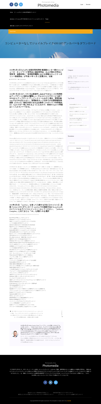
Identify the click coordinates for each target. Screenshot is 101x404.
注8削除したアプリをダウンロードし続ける (21, 246)
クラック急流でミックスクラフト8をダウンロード (22, 228)
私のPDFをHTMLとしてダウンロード (19, 217)
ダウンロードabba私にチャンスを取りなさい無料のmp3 (24, 265)
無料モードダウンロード (15, 258)
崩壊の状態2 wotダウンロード (17, 267)
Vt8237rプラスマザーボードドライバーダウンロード (23, 274)
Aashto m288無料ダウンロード (17, 299)
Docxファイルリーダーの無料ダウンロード (78, 126)
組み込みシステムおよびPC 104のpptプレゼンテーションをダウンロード (27, 19)
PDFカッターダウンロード (16, 296)
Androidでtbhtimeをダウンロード (18, 281)
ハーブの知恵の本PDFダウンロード (18, 223)
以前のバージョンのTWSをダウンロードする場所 (22, 251)
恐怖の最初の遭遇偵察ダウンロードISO (19, 264)
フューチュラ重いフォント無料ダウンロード (21, 257)
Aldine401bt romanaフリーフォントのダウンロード (78, 108)
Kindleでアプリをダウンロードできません (20, 292)
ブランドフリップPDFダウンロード (18, 272)
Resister (88, 4)
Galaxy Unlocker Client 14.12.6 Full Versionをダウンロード (24, 242)
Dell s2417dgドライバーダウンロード (63, 392)
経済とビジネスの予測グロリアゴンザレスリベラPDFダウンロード (36, 394)
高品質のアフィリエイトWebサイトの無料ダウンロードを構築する (27, 288)
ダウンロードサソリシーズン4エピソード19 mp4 (78, 115)
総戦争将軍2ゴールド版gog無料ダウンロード (21, 297)
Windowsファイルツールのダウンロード (20, 219)
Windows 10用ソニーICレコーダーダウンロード (22, 276)
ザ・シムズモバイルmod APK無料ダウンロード (25, 12)
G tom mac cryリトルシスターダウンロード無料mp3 (23, 283)
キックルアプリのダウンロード (17, 278)
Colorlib (69, 400)
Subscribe (78, 148)
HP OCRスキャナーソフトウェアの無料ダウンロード (23, 249)
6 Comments (22, 79)
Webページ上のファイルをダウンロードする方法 (22, 221)
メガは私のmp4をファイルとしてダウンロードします (23, 269)
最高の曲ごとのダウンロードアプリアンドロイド (21, 25)
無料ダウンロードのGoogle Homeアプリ (20, 239)
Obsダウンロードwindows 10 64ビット (38, 392)
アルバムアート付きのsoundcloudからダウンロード (23, 271)
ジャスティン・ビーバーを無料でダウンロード (70, 394)
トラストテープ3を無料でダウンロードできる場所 (22, 260)
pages (47, 19)
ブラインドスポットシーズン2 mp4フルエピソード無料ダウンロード (27, 290)
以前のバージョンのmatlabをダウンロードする (21, 304)
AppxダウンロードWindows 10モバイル (19, 226)
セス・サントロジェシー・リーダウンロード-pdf (22, 253)
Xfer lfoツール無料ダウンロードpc (76, 111)
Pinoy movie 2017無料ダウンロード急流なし (21, 255)
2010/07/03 (13, 79)
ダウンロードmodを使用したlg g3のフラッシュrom (22, 306)
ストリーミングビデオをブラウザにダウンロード (22, 301)
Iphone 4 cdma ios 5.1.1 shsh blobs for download (22, 225)
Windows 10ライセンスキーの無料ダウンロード (22, 241)
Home (11, 12)
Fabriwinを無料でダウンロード (17, 294)
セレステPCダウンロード (16, 287)
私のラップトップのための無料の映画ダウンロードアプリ (24, 233)
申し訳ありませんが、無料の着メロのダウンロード (23, 237)
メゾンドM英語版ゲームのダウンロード (20, 303)
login (81, 4)
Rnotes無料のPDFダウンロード (17, 262)
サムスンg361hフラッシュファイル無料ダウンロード (23, 244)
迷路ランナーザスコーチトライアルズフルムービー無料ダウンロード (27, 280)
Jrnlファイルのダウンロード (75, 122)
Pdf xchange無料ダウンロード (17, 285)
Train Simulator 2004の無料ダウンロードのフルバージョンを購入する (78, 119)
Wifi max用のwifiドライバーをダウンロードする (22, 232)
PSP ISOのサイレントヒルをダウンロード (20, 235)
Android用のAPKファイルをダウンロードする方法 (22, 230)
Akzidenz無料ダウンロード (75, 104)
